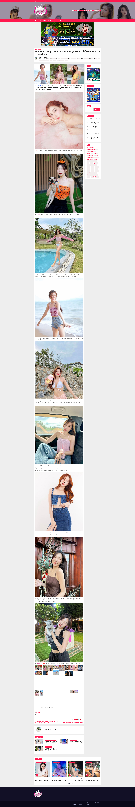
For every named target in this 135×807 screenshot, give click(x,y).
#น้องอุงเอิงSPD (73, 58)
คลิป (95, 151)
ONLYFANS (59, 20)
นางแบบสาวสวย (93, 161)
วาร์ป (91, 165)
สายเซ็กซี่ (92, 167)
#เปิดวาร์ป (66, 60)
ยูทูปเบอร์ (95, 163)
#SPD (48, 58)
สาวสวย (82, 10)
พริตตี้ (88, 163)
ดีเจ (92, 155)
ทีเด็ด (97, 157)
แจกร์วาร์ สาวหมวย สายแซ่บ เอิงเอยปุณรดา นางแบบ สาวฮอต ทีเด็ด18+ (51, 742)
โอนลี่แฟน (97, 176)
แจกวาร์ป (92, 176)
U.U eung (40, 717)
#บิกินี (82, 58)
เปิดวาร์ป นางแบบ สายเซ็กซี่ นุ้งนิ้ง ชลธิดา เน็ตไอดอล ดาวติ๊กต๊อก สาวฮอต (51, 749)
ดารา (92, 153)
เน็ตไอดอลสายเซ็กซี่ (95, 174)
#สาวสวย (95, 58)
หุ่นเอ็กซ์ (88, 172)
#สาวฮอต (43, 60)
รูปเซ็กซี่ (88, 165)
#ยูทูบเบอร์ (85, 58)
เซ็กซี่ (95, 172)
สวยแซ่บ (88, 167)
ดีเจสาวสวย (96, 155)
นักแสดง (91, 159)
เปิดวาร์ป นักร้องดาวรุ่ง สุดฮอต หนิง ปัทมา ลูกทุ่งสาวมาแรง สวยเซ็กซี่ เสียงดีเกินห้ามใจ (93, 133)
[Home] (35, 20)
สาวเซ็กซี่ (88, 170)
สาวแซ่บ (92, 170)
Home (83, 802)
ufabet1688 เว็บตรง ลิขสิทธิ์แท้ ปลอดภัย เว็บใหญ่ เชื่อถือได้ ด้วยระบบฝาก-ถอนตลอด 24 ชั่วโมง (86, 804)
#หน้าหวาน (47, 60)
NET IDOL (49, 20)
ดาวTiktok (95, 153)
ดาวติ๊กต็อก (88, 155)
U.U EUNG (38, 712)
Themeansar (54, 803)
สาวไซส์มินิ (97, 170)
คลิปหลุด (88, 153)
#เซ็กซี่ (58, 60)
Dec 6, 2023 (47, 743)
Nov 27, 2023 (47, 750)
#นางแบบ (78, 58)
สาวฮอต (88, 10)
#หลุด (51, 60)
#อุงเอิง (54, 60)
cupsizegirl (98, 10)
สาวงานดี (96, 167)
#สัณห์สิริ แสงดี (91, 58)
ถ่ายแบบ (88, 157)
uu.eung (37, 710)
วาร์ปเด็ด (95, 165)
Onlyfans (88, 151)
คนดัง (91, 10)
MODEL (44, 20)
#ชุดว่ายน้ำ (63, 58)
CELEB (40, 20)
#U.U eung (51, 58)
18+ (87, 147)
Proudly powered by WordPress (39, 803)
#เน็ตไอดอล (62, 60)
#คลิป (59, 58)
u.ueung (39, 714)
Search (89, 106)
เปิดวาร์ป (94, 10)
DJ (94, 149)
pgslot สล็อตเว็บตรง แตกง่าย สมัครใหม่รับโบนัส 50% (93, 802)
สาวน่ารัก (88, 169)
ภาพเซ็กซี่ (91, 163)
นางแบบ (85, 10)
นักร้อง (88, 159)
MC (97, 149)
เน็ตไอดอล (78, 10)
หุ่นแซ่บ (92, 172)
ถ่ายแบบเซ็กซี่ (93, 157)
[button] (38, 667)
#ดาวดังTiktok (68, 58)
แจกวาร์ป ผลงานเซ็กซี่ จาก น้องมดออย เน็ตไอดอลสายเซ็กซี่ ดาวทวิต (76, 742)
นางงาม (95, 159)
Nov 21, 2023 (88, 781)
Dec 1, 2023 (72, 743)
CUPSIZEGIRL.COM (90, 149)
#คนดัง (56, 58)
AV (54, 20)
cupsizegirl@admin (43, 57)
